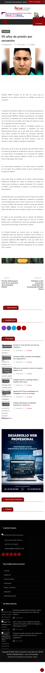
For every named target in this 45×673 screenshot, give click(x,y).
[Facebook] (3, 555)
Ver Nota (29, 350)
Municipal (6, 393)
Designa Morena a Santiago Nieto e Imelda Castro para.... (26, 381)
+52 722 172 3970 (11, 544)
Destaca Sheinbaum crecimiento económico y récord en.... (24, 404)
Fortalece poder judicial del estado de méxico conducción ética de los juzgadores (27, 635)
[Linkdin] (11, 555)
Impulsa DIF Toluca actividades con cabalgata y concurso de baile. (25, 392)
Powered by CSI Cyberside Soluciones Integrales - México (22, 657)
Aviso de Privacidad (31, 654)
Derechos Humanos (6, 370)
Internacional (7, 346)
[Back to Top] (42, 670)
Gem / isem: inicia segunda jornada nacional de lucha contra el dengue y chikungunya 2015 (27, 624)
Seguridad (6, 31)
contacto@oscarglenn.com (14, 549)
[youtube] (15, 555)
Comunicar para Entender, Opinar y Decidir (19, 2)
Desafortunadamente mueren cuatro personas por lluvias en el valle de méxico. (27, 612)
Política (5, 381)
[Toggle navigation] (5, 22)
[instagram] (19, 555)
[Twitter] (7, 555)
